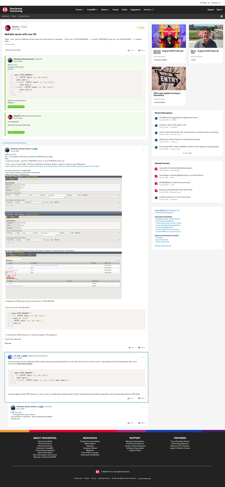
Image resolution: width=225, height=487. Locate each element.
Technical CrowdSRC (45, 448)
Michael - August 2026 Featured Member (168, 52)
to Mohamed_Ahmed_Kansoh (31, 116)
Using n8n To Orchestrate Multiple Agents (175, 168)
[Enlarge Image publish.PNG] (63, 275)
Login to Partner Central (180, 448)
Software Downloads (135, 448)
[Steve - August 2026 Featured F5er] (206, 36)
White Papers (90, 444)
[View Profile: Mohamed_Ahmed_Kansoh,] (10, 60)
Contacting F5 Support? (164, 213)
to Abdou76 (38, 59)
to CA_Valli (48, 407)
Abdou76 (15, 27)
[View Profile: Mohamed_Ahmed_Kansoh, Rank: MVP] (7, 150)
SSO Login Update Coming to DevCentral (167, 95)
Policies (86, 478)
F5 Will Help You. (167, 210)
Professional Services (135, 444)
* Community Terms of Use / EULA (168, 223)
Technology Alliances (180, 444)
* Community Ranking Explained (167, 225)
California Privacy (104, 478)
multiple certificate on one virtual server (174, 197)
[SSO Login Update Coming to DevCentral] (169, 78)
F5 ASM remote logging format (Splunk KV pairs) (178, 118)
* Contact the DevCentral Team (167, 229)
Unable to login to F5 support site (172, 125)
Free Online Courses (90, 453)
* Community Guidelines (164, 221)
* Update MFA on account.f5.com (168, 231)
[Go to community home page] (12, 10)
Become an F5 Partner (180, 446)
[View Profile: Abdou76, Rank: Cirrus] (8, 28)
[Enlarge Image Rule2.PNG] (63, 229)
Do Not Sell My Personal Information (124, 478)
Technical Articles (45, 446)
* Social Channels (162, 240)
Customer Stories (90, 448)
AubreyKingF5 (175, 170)
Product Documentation (90, 441)
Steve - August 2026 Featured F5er (205, 52)
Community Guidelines (45, 450)
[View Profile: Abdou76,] (10, 117)
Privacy (93, 478)
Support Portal (135, 450)
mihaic (172, 185)
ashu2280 (173, 127)
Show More (11, 44)
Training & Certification (90, 455)
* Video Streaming (162, 242)
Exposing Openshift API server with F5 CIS (175, 190)
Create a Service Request (135, 446)
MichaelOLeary (175, 192)
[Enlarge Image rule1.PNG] (63, 193)
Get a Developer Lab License (45, 455)
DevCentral (5, 16)
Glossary (90, 446)
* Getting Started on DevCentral (167, 219)
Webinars (90, 450)
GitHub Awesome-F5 (163, 246)
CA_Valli (17, 356)
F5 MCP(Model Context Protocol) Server (174, 183)
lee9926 (173, 120)
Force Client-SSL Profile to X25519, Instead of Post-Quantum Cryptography (188, 147)
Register (211, 10)
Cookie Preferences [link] (144, 479)
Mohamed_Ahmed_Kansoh (24, 59)
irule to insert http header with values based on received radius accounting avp (188, 132)
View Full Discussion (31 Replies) (15, 143)
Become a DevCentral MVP (45, 457)
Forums (13, 16)
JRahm (172, 178)
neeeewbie (174, 199)
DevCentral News (159, 57)
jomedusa (174, 142)
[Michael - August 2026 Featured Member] (169, 36)
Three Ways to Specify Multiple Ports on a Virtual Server (181, 175)
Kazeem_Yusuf (176, 134)
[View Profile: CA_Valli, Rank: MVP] (10, 357)
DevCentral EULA (45, 453)
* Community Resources (164, 227)
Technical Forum (24, 16)
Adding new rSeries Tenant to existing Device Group (179, 139)
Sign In (219, 10)
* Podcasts (159, 238)
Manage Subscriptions (135, 441)
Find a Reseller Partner (180, 441)
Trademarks (78, 478)
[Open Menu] (221, 16)
